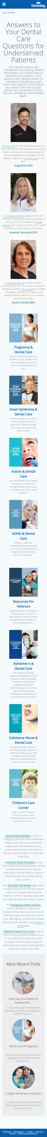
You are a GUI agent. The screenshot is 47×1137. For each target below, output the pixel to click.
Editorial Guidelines (28, 1134)
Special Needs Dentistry (17, 835)
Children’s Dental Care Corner (19, 931)
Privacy (39, 1132)
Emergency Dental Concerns (26, 904)
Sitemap (7, 1132)
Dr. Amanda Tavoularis (14, 215)
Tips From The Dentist (19, 885)
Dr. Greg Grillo (8, 145)
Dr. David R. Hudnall (14, 282)
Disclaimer (19, 1132)
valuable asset (31, 158)
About (13, 1134)
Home (4, 12)
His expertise (28, 289)
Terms (30, 1132)
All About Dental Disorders (20, 862)
